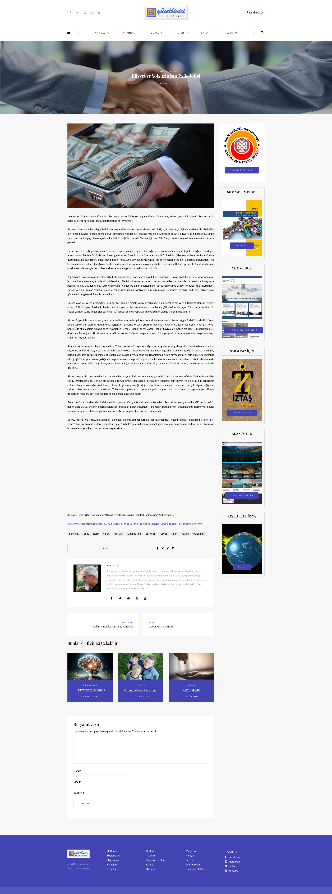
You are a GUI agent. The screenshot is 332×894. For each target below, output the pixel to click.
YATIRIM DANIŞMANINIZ (243, 330)
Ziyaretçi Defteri (195, 868)
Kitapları (112, 864)
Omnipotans (134, 533)
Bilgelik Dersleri (155, 859)
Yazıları (150, 855)
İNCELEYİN (242, 246)
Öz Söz (150, 864)
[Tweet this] (162, 548)
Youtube (233, 870)
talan (174, 533)
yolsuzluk (198, 533)
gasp (96, 533)
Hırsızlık (118, 533)
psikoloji (150, 533)
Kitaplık (150, 868)
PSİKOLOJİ (140, 685)
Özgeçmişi (113, 859)
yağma (185, 533)
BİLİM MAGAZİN (90, 685)
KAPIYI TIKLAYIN (242, 413)
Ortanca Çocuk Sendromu (140, 690)
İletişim (190, 859)
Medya (190, 855)
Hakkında (112, 850)
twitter (233, 866)
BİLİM (182, 32)
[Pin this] (173, 548)
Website (78, 792)
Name (77, 770)
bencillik (74, 533)
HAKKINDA (128, 32)
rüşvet (163, 533)
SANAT (205, 32)
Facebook (234, 857)
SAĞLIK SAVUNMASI (241, 170)
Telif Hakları (193, 864)
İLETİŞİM (231, 32)
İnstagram (234, 861)
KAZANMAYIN (191, 690)
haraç (106, 533)
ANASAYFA (102, 32)
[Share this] (157, 548)
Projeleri (112, 868)
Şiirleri (150, 850)
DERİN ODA (256, 12)
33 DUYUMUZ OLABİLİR (90, 690)
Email (77, 781)
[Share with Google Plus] (167, 548)
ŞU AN (242, 567)
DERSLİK (156, 32)
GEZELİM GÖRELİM (242, 495)
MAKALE (191, 685)
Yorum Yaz (104, 548)
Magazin (191, 850)
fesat (86, 533)
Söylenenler (114, 855)
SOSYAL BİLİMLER (166, 71)
